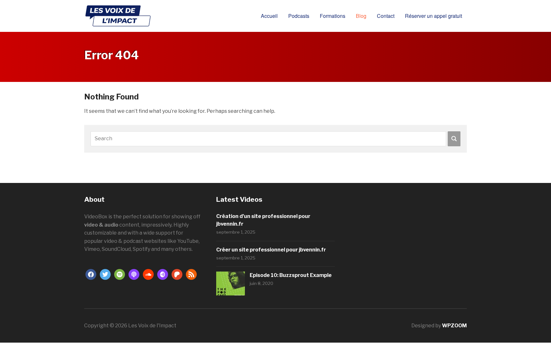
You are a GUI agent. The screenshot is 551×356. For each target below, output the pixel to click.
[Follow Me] (105, 274)
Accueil (269, 15)
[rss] (191, 274)
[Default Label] (119, 274)
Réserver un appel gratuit (433, 15)
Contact (385, 15)
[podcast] (134, 274)
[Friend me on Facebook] (90, 274)
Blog (361, 15)
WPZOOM (454, 326)
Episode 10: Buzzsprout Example (291, 275)
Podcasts (298, 15)
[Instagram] (162, 274)
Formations (332, 15)
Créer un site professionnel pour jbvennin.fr (271, 250)
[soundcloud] (148, 274)
